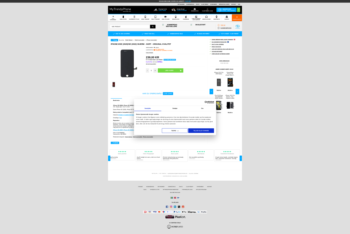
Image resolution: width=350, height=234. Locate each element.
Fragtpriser (149, 52)
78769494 (196, 173)
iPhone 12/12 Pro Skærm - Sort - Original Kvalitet (230, 97)
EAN (239, 4)
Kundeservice (190, 4)
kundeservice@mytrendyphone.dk (177, 173)
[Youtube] (183, 207)
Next (237, 91)
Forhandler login (187, 189)
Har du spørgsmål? (157, 94)
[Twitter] (179, 207)
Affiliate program (201, 189)
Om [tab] (202, 108)
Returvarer (181, 4)
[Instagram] (171, 207)
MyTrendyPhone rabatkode (170, 189)
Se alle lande (175, 202)
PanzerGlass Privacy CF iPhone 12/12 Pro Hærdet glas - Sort (230, 74)
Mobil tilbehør (128, 137)
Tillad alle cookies (201, 130)
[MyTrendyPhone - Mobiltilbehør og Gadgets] (120, 10)
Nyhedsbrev (213, 4)
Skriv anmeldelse (224, 60)
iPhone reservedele (148, 137)
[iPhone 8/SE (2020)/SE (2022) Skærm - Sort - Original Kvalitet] (114, 85)
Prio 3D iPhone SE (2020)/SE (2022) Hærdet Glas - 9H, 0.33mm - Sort (219, 97)
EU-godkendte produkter (219, 42)
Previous (211, 91)
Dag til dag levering (218, 44)
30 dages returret (217, 51)
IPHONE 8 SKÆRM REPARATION (127, 115)
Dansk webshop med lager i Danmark (222, 39)
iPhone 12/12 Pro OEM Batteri (218, 73)
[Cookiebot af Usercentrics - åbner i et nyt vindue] (206, 102)
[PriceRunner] (169, 217)
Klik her (188, 1)
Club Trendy (204, 4)
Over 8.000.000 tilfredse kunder (221, 53)
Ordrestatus (171, 186)
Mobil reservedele (137, 137)
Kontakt (233, 4)
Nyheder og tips (154, 189)
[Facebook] (167, 207)
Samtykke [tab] (148, 108)
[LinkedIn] (175, 207)
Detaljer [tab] (175, 108)
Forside (140, 186)
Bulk (120, 117)
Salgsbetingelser (175, 192)
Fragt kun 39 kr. (216, 46)
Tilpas (173, 130)
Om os (197, 4)
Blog (145, 189)
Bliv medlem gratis (169, 59)
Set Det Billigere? (151, 63)
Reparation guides (224, 4)
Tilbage (115, 40)
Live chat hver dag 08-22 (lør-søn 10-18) (223, 49)
